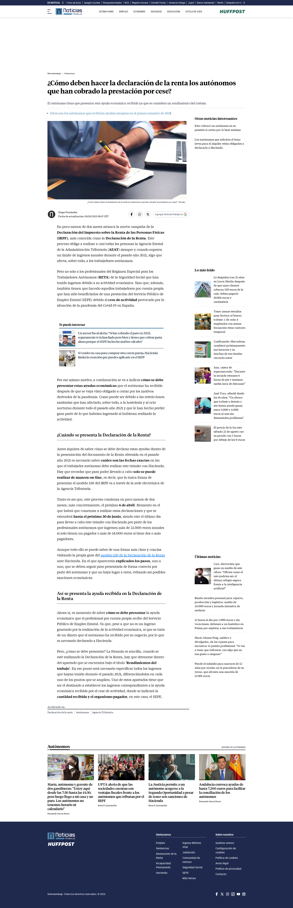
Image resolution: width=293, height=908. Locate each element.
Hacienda (161, 873)
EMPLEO (123, 11)
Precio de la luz (73, 2)
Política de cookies (227, 858)
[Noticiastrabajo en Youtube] (238, 894)
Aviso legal (222, 863)
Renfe (220, 2)
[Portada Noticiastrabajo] (61, 835)
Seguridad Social (192, 867)
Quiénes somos (225, 843)
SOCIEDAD (156, 11)
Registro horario (140, 2)
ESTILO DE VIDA (193, 11)
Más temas (189, 878)
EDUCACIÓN (173, 11)
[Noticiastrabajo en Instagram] (227, 894)
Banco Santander (205, 2)
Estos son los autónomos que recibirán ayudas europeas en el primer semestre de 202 (110, 113)
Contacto (221, 874)
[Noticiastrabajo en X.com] (222, 894)
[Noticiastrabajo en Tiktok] (233, 894)
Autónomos (82, 712)
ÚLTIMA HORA (106, 11)
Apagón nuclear (92, 2)
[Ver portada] (69, 11)
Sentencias (162, 848)
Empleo (160, 843)
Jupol (191, 2)
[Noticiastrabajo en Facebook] (216, 894)
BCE (127, 2)
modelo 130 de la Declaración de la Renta (133, 555)
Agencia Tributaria (102, 712)
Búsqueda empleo (112, 2)
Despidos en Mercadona (238, 2)
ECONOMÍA (139, 11)
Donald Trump (158, 2)
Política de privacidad (228, 868)
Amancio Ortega (177, 2)
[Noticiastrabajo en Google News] (243, 894)
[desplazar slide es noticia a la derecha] (244, 2)
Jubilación (188, 852)
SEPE (185, 873)
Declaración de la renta (60, 712)
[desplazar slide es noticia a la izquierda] (63, 2)
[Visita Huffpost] (232, 11)
